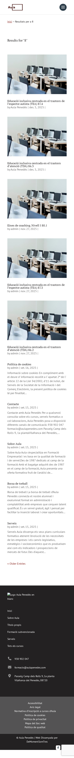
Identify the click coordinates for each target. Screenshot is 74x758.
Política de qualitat (35, 727)
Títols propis (14, 625)
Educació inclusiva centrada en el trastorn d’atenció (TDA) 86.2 (34, 348)
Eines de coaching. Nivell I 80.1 (27, 225)
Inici (9, 21)
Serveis (12, 523)
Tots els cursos (15, 646)
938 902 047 (22, 659)
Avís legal (35, 707)
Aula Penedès (19, 107)
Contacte (13, 404)
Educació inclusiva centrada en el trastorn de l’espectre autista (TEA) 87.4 (36, 102)
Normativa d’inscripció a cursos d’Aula (35, 711)
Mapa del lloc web (35, 723)
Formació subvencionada (21, 632)
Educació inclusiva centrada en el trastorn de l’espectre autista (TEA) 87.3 (36, 286)
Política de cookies (19, 364)
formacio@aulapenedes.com (30, 667)
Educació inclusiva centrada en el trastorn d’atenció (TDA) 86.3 (34, 164)
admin (14, 229)
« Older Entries (16, 563)
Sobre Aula (14, 444)
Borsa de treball (17, 483)
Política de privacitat (35, 719)
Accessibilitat (35, 703)
